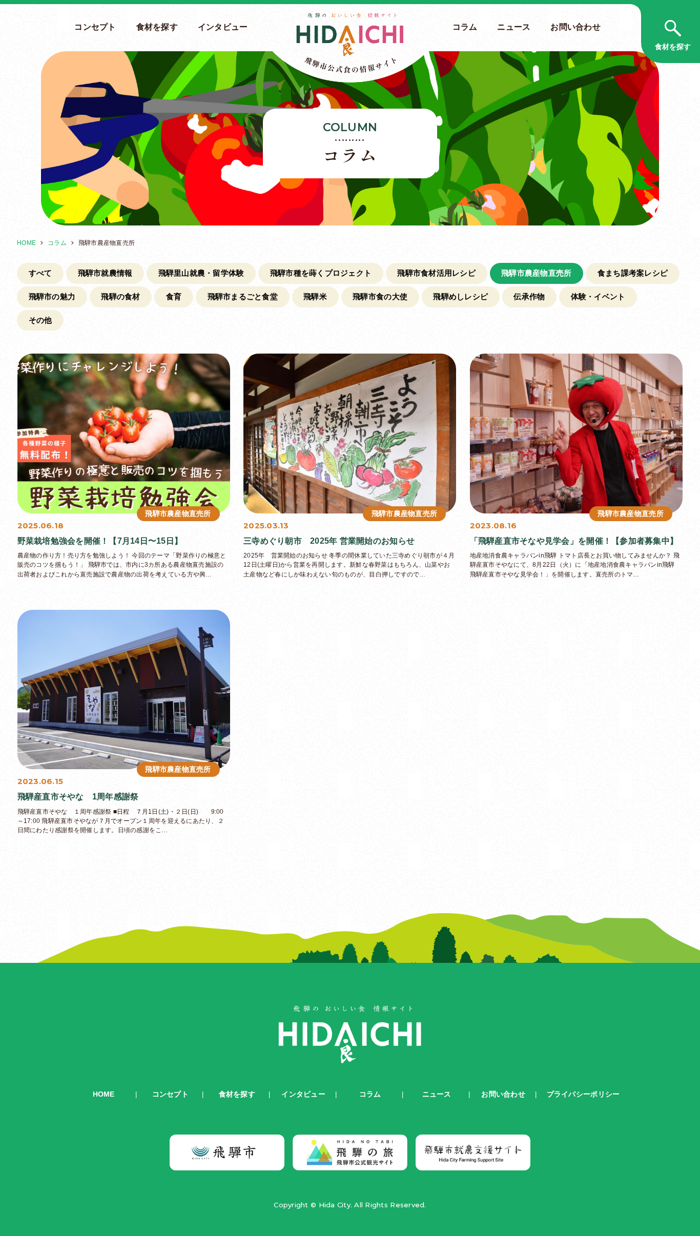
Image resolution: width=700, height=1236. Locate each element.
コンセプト (95, 26)
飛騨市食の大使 (380, 296)
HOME (26, 242)
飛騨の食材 (120, 296)
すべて (40, 273)
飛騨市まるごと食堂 (243, 296)
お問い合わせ (575, 26)
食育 (174, 296)
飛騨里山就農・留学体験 (201, 273)
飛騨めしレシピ (460, 296)
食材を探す (157, 26)
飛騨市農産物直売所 (536, 273)
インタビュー (223, 26)
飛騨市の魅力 (52, 296)
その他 (40, 320)
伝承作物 (529, 296)
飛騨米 (315, 296)
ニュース (513, 26)
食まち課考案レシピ (633, 273)
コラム (465, 26)
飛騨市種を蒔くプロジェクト (321, 273)
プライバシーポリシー (583, 1094)
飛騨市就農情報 (105, 273)
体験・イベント (598, 296)
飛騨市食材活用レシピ (436, 273)
